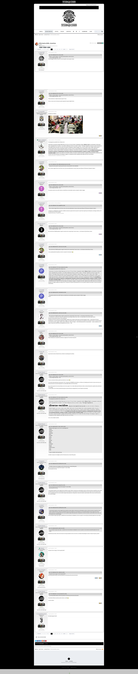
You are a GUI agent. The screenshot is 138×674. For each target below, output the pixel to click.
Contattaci (68, 31)
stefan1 (42, 505)
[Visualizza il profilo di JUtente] (41, 554)
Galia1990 (42, 52)
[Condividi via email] (44, 641)
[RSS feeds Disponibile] (102, 649)
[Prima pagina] (36, 49)
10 (47, 49)
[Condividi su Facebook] (37, 641)
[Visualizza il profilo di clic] (41, 316)
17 (61, 49)
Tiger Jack (60, 426)
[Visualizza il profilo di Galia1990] (41, 58)
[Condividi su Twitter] (36, 641)
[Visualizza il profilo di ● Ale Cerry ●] (41, 230)
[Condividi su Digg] (39, 641)
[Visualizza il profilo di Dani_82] (41, 358)
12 (51, 49)
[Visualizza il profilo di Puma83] (41, 271)
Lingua (66, 661)
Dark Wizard (42, 372)
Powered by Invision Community (66, 662)
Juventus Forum (54, 45)
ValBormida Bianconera (62, 164)
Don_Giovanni (42, 570)
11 (49, 49)
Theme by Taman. (73, 662)
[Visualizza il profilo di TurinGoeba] (41, 188)
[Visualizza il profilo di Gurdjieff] (41, 97)
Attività (56, 31)
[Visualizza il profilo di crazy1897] (41, 118)
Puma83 (42, 264)
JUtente (42, 548)
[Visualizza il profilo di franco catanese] (41, 146)
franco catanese (42, 140)
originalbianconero (42, 614)
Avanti (64, 49)
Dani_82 (42, 351)
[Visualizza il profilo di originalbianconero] (41, 620)
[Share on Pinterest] (46, 641)
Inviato (52, 52)
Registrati (100, 4)
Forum (40, 31)
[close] (69, 669)
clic (59, 54)
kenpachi (42, 461)
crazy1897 (42, 111)
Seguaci (99, 43)
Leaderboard (84, 31)
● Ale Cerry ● (42, 223)
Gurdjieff (42, 91)
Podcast (62, 31)
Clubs (91, 31)
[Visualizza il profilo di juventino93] (41, 337)
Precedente (39, 49)
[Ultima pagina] (67, 49)
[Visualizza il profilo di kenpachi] (41, 467)
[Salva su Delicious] (41, 641)
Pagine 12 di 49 (71, 49)
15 (57, 49)
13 (53, 49)
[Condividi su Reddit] (42, 641)
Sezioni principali (49, 31)
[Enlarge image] (65, 124)
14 (55, 49)
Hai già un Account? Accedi (91, 4)
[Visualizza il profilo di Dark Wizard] (41, 379)
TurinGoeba (42, 182)
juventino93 (42, 331)
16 (59, 49)
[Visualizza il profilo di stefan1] (41, 511)
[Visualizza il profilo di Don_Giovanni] (36, 44)
